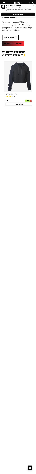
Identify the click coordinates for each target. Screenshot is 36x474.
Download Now (18, 14)
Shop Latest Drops (13, 43)
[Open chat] (30, 468)
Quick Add (19, 104)
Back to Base (10, 37)
